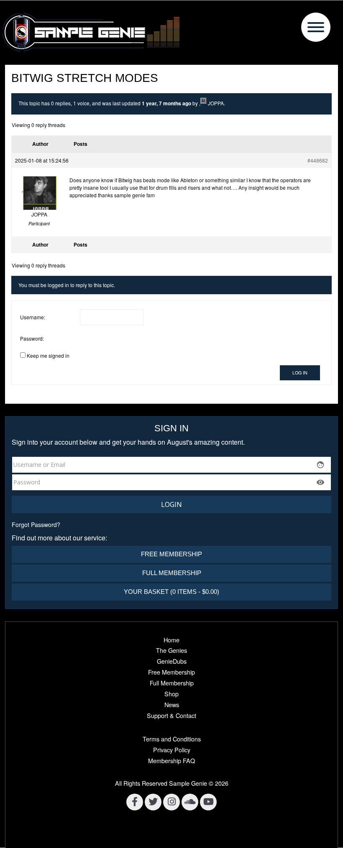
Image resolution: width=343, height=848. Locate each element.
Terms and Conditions (172, 738)
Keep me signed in (48, 355)
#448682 (317, 160)
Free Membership (171, 554)
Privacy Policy (171, 749)
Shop (171, 693)
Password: (32, 338)
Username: (32, 317)
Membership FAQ (171, 760)
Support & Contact (171, 715)
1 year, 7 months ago (166, 103)
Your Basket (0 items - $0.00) (171, 591)
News (171, 704)
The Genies (171, 650)
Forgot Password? (36, 524)
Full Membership (171, 572)
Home (171, 639)
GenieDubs (172, 661)
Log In (299, 372)
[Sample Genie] (171, 32)
